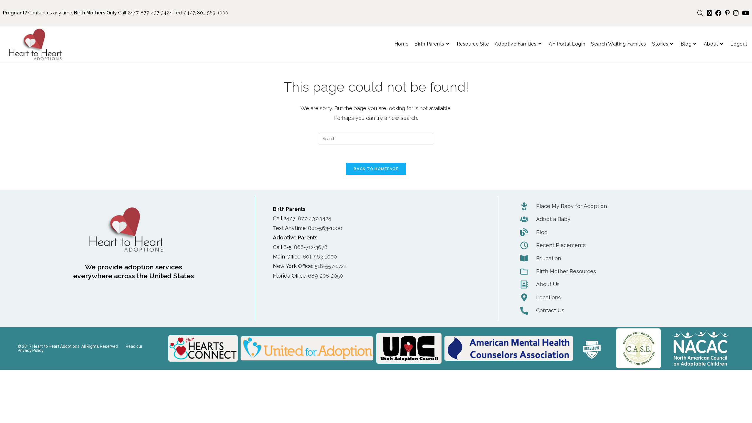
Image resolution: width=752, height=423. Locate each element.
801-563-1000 (212, 13)
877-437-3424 (156, 13)
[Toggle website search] (700, 13)
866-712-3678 (311, 247)
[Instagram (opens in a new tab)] (735, 13)
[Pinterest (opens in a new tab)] (727, 13)
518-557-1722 (330, 266)
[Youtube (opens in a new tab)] (744, 13)
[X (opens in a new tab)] (709, 13)
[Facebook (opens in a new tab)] (718, 13)
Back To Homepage (376, 169)
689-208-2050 (325, 276)
